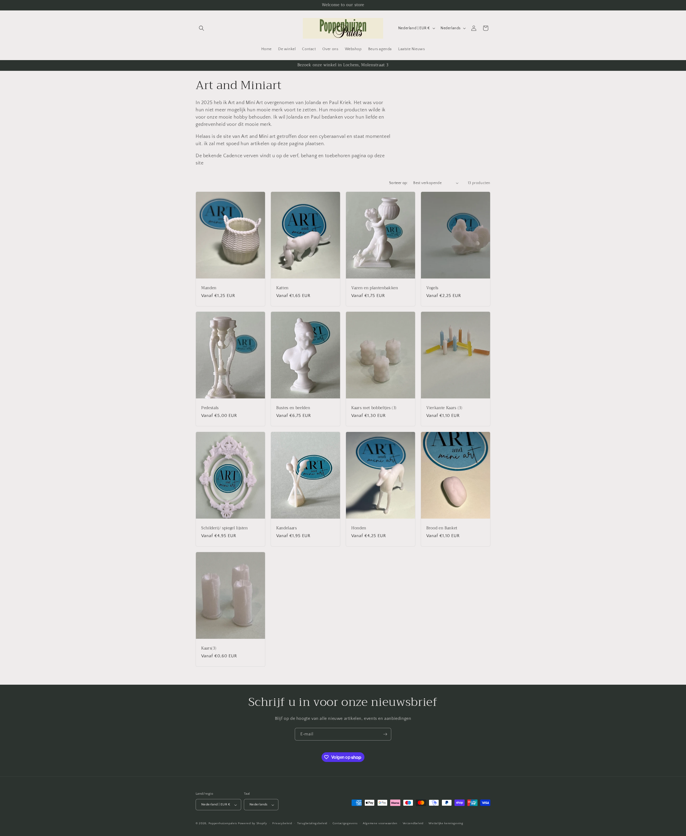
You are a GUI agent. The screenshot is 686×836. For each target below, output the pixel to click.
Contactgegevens (345, 823)
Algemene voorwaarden (380, 823)
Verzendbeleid (413, 823)
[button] (201, 28)
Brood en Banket (441, 528)
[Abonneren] (385, 734)
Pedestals (210, 408)
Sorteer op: (398, 183)
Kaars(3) (208, 648)
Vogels (432, 287)
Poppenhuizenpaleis (222, 823)
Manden (209, 287)
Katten (282, 287)
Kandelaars (286, 528)
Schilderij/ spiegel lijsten (224, 528)
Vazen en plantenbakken (374, 287)
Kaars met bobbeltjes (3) (374, 408)
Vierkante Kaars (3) (444, 408)
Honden (358, 528)
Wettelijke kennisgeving (445, 823)
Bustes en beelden (293, 408)
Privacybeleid (282, 823)
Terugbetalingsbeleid (312, 823)
